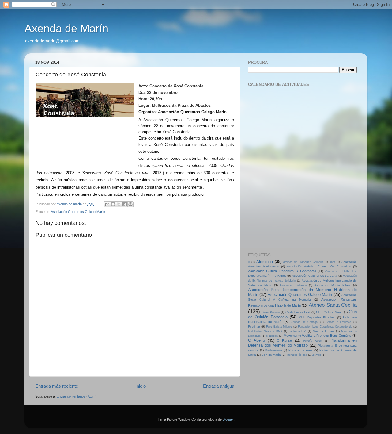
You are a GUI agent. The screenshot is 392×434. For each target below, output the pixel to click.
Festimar (254, 326)
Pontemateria (273, 350)
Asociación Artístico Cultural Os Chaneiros (319, 266)
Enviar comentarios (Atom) (76, 396)
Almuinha (264, 261)
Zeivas (316, 354)
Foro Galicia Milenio (279, 326)
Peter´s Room (312, 340)
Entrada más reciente (56, 386)
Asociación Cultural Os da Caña (314, 275)
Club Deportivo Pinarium (317, 317)
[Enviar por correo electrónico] (107, 204)
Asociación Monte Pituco (332, 285)
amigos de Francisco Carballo (303, 261)
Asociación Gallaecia (293, 285)
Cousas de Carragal (304, 322)
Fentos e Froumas (338, 322)
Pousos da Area (300, 350)
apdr (332, 261)
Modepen (272, 335)
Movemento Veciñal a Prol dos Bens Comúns (318, 335)
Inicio (140, 386)
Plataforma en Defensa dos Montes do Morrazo (302, 343)
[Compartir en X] (119, 204)
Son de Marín (271, 354)
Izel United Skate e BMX (265, 331)
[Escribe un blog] (113, 204)
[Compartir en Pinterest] (130, 204)
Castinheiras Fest (297, 312)
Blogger (228, 419)
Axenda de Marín (66, 28)
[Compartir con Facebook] (125, 204)
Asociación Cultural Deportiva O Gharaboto (282, 271)
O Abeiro (256, 340)
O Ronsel (284, 340)
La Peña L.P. (297, 331)
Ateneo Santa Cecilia (333, 305)
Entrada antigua (218, 386)
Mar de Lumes (323, 331)
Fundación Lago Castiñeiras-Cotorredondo (325, 326)
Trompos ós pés (296, 354)
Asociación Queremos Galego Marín (78, 211)
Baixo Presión (271, 312)
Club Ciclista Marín (329, 312)
